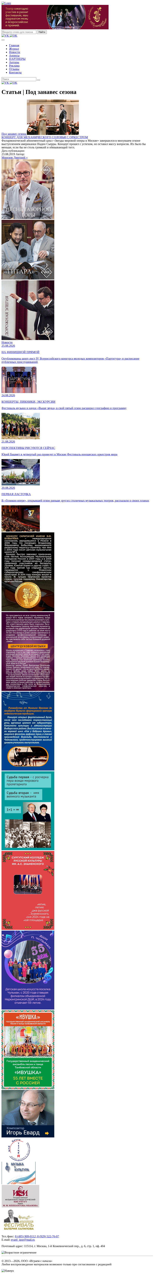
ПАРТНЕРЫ (17, 58)
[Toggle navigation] (3, 40)
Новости (14, 52)
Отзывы (14, 69)
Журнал (14, 48)
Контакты (15, 72)
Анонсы (14, 55)
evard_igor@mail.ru (23, 1239)
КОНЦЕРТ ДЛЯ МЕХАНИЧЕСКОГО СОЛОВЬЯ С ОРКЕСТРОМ (45, 137)
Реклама (14, 65)
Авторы (14, 62)
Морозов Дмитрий (14, 157)
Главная (14, 45)
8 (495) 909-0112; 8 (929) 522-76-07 (37, 1236)
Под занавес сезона (14, 133)
